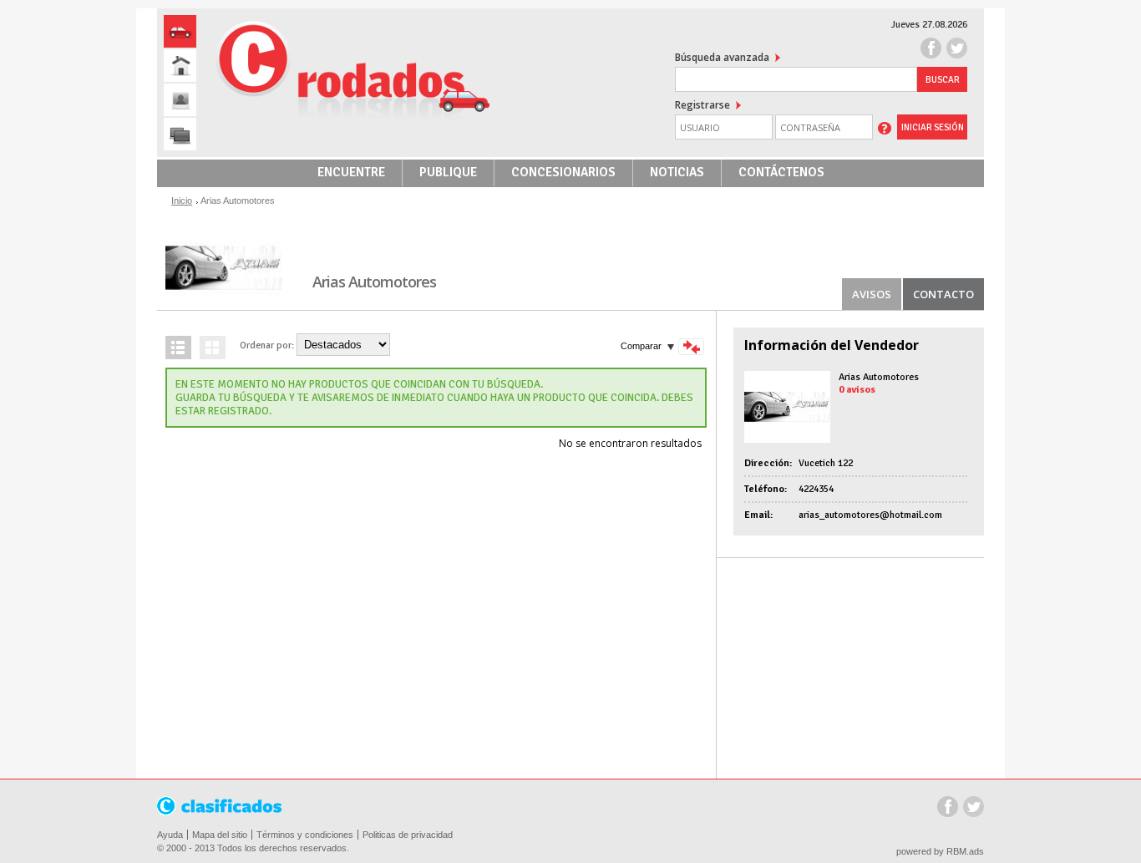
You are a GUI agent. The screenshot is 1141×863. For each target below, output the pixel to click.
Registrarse (702, 105)
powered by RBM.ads (940, 851)
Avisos (871, 294)
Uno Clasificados (220, 806)
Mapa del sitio (219, 835)
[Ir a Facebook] (930, 50)
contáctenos (781, 172)
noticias (677, 172)
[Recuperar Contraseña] (884, 127)
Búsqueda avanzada (722, 57)
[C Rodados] (180, 31)
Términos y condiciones (304, 835)
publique (448, 172)
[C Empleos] (180, 100)
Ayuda (170, 835)
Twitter (973, 808)
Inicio (181, 200)
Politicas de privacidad (408, 835)
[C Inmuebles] (180, 65)
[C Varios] (180, 134)
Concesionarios (563, 172)
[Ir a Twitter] (956, 50)
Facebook (947, 808)
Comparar (641, 346)
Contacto (943, 294)
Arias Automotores (879, 377)
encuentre (351, 172)
